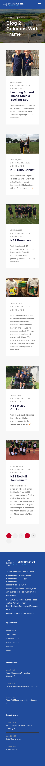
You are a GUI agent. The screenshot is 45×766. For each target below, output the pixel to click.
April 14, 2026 (16, 466)
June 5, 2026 (10, 670)
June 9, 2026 (15, 395)
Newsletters (11, 630)
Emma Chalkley (22, 85)
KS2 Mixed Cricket (17, 407)
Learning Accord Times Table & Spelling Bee (22, 96)
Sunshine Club (12, 639)
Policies (9, 647)
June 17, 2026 (16, 82)
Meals (8, 651)
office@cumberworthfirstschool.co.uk (20, 613)
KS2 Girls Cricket (22, 170)
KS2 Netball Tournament (18, 478)
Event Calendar (12, 643)
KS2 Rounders (20, 240)
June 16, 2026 (16, 160)
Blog (14, 88)
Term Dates (11, 635)
